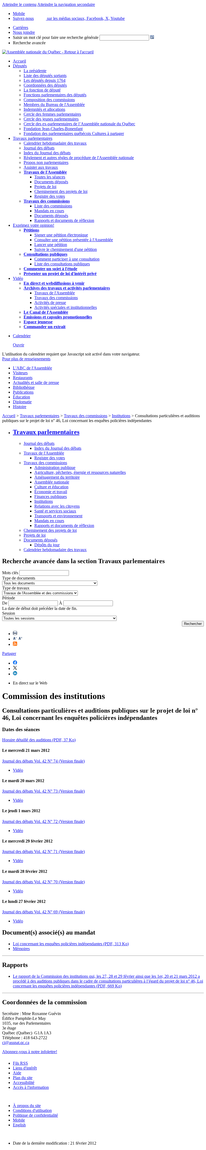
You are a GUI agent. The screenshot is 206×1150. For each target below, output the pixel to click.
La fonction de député (42, 90)
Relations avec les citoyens (57, 506)
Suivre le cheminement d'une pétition (65, 249)
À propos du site (27, 1105)
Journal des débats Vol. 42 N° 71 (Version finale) (43, 851)
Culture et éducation (51, 487)
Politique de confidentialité (35, 1115)
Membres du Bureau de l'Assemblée (54, 104)
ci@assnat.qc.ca (15, 1042)
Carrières (20, 27)
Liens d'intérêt (25, 1068)
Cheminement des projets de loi (60, 191)
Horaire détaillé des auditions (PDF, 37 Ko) (39, 740)
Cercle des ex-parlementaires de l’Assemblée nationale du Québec (79, 124)
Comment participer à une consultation (67, 259)
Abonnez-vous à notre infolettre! (29, 1051)
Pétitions (31, 230)
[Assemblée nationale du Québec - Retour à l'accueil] (48, 52)
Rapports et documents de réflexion (64, 220)
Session (8, 613)
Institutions (121, 415)
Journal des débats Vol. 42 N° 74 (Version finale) (43, 761)
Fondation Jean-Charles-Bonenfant (53, 128)
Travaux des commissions (47, 201)
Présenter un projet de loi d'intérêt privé (60, 273)
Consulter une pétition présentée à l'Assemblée (73, 239)
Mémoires (21, 948)
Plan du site (22, 1077)
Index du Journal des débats (47, 153)
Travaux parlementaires (32, 138)
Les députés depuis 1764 (44, 80)
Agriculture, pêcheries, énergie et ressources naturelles (80, 472)
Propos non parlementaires (46, 162)
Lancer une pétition (50, 244)
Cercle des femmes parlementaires (52, 114)
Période (8, 598)
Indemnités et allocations (44, 109)
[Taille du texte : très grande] (20, 639)
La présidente (35, 70)
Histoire (19, 406)
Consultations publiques (45, 254)
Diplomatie (22, 402)
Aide (17, 1073)
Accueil (19, 61)
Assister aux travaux (41, 167)
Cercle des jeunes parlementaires (51, 119)
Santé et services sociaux (55, 511)
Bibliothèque (24, 387)
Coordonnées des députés (45, 85)
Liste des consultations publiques (62, 264)
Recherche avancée (29, 43)
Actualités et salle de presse (36, 382)
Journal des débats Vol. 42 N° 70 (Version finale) (43, 882)
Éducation (21, 397)
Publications (23, 392)
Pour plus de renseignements (26, 359)
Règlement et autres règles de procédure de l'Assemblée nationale (79, 157)
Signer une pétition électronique (61, 235)
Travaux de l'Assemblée (45, 172)
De (4, 603)
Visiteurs (20, 373)
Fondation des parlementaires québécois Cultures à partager (74, 133)
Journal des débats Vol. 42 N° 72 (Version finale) (43, 821)
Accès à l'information (31, 1087)
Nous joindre (24, 32)
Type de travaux (16, 588)
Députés (20, 66)
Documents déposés (51, 182)
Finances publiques (50, 496)
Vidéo (18, 278)
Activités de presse (50, 302)
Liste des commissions (53, 206)
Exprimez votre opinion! (33, 225)
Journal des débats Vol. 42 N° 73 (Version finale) (43, 791)
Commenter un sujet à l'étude (50, 268)
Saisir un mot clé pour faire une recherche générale (55, 37)
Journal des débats (39, 148)
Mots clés (10, 572)
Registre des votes (49, 196)
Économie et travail (50, 491)
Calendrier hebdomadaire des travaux (55, 143)
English (19, 1125)
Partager (9, 653)
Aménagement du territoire (57, 477)
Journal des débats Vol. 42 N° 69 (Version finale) (43, 912)
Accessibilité (23, 1082)
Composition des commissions (49, 99)
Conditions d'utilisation (32, 1110)
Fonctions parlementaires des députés (55, 95)
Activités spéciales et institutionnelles (65, 307)
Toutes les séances (49, 177)
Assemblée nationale (51, 482)
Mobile (19, 1120)
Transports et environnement (58, 516)
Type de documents (18, 578)
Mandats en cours (49, 210)
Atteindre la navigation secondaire (66, 4)
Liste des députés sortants (45, 75)
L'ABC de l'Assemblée (32, 368)
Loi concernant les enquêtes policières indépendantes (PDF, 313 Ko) (71, 944)
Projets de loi (45, 186)
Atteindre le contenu (19, 4)
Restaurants (22, 377)
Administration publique (54, 467)
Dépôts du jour (47, 545)
